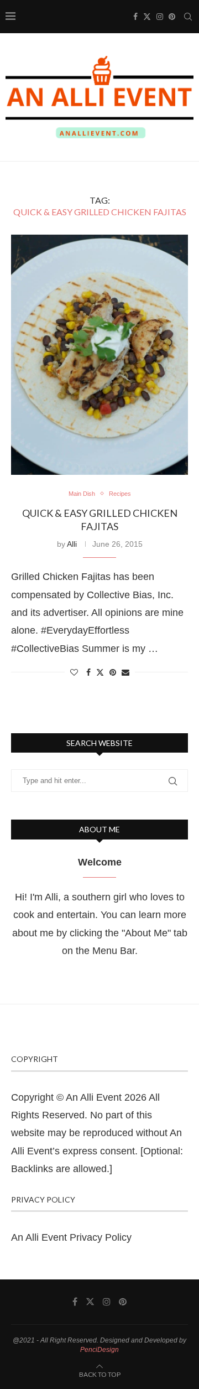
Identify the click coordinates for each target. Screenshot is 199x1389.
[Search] (187, 17)
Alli (72, 544)
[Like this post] (74, 672)
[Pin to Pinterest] (112, 672)
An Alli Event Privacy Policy (71, 1237)
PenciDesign (99, 1350)
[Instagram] (159, 17)
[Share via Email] (125, 672)
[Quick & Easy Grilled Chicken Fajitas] (99, 354)
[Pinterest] (172, 17)
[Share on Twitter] (100, 672)
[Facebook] (135, 17)
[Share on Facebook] (88, 672)
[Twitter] (147, 17)
